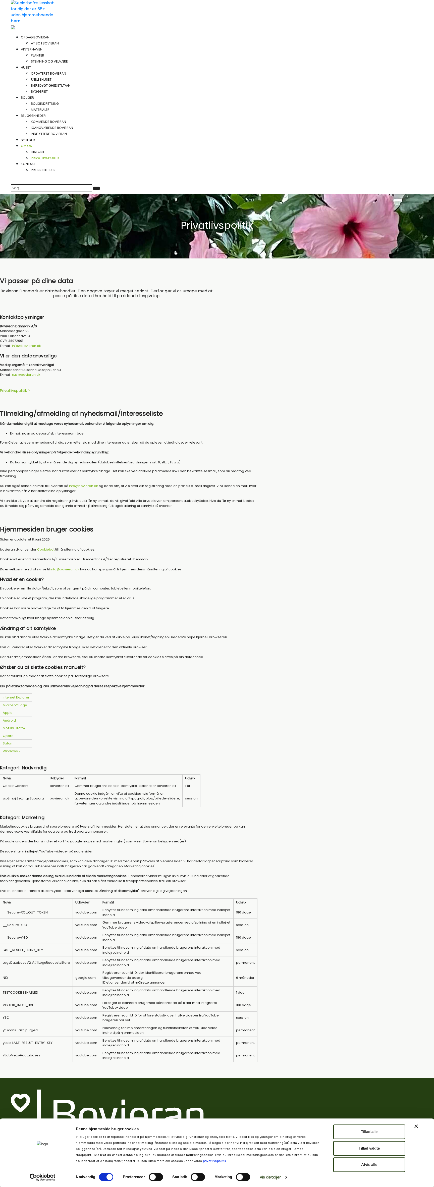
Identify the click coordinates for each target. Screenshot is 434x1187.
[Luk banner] (416, 1126)
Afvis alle (369, 1164)
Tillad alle (369, 1131)
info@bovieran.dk (26, 345)
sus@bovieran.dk (26, 374)
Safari (7, 743)
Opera (8, 735)
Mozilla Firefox (14, 728)
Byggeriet (39, 91)
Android (9, 720)
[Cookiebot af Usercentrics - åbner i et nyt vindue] (43, 1177)
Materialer (40, 109)
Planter (37, 55)
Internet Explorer (16, 697)
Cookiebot (46, 549)
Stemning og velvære (49, 61)
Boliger (28, 97)
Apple (8, 712)
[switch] (156, 1177)
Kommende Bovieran (48, 121)
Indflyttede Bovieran (49, 133)
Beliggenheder (33, 115)
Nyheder (28, 139)
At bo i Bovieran (45, 43)
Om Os (27, 145)
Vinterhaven (32, 49)
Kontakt (28, 163)
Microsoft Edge (15, 705)
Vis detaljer (270, 1177)
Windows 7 (11, 751)
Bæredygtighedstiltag (50, 85)
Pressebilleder (43, 170)
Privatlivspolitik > (15, 390)
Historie (38, 151)
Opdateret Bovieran (48, 73)
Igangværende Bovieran (52, 127)
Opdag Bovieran (35, 37)
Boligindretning (45, 103)
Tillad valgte (369, 1148)
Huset (26, 67)
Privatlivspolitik (45, 157)
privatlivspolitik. (214, 1161)
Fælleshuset (41, 79)
